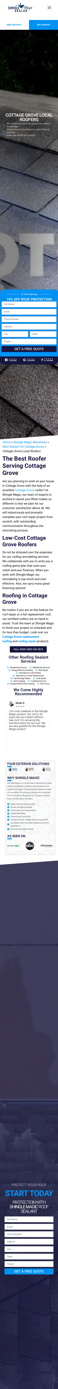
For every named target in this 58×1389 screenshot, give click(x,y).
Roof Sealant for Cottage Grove (23, 447)
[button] (49, 7)
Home (6, 442)
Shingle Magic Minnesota (30, 442)
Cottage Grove (24, 490)
